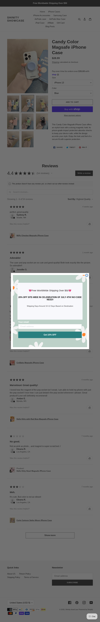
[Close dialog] (86, 275)
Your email (23, 322)
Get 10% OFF (50, 335)
